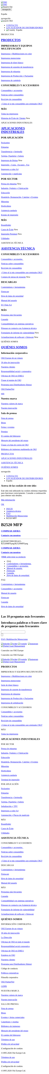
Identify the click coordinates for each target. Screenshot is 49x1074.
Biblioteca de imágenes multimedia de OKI (19, 449)
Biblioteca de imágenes (10, 1026)
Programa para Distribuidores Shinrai (16, 385)
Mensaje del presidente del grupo (14, 440)
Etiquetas (5, 147)
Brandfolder (6, 225)
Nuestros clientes (8, 367)
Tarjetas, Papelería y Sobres (12, 156)
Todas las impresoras (9, 114)
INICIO (9, 509)
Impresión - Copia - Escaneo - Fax (15, 165)
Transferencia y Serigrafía (11, 151)
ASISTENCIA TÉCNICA (18, 248)
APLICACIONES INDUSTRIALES (13, 130)
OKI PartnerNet (7, 389)
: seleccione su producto (14, 557)
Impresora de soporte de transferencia (16, 689)
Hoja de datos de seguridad (12, 296)
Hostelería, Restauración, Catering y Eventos (19, 197)
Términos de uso (8, 1039)
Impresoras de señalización (12, 703)
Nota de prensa (7, 418)
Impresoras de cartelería (11, 80)
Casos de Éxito (7, 229)
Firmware (5, 291)
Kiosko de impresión (9, 215)
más (2, 393)
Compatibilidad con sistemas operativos (17, 324)
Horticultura (6, 206)
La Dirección (6, 937)
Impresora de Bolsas (9, 160)
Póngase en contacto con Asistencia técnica (19, 328)
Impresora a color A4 (9, 169)
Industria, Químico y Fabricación (14, 188)
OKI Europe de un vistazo (12, 358)
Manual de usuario (14, 568)
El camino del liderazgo (11, 436)
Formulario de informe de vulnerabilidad (17, 333)
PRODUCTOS (11, 40)
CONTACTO (12, 25)
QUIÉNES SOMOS (14, 347)
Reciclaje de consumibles (11, 99)
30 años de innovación (10, 362)
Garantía (4, 319)
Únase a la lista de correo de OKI (14, 445)
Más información (8, 500)
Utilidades (5, 238)
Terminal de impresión (10, 780)
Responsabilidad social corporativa (15, 946)
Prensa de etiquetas (9, 184)
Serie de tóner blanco (9, 685)
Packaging (5, 143)
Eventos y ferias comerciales (12, 1017)
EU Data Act (6, 305)
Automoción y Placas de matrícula (15, 815)
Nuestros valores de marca (12, 404)
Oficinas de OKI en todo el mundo (15, 942)
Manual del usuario (9, 300)
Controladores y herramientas (13, 287)
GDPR (4, 986)
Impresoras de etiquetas (10, 71)
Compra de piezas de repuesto (13, 277)
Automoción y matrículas (11, 174)
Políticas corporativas (10, 973)
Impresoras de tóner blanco (12, 63)
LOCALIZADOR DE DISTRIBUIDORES (24, 28)
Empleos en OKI (8, 955)
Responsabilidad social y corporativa (16, 371)
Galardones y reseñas (10, 1022)
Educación (5, 193)
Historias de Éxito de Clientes (13, 118)
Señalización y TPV (9, 806)
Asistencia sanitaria (9, 210)
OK (2, 504)
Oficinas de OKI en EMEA (12, 376)
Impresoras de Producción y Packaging (17, 76)
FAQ (8, 513)
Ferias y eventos (7, 427)
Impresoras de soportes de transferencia (17, 67)
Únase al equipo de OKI (11, 380)
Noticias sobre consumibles (12, 95)
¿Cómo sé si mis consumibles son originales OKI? (21, 104)
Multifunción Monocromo (17, 516)
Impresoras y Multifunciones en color (16, 54)
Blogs (3, 423)
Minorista (5, 201)
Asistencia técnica (13, 511)
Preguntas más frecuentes (11, 315)
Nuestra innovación (9, 408)
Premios (4, 431)
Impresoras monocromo (11, 58)
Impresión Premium (9, 234)
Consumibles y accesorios (11, 90)
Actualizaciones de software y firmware (17, 337)
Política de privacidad (10, 1044)
